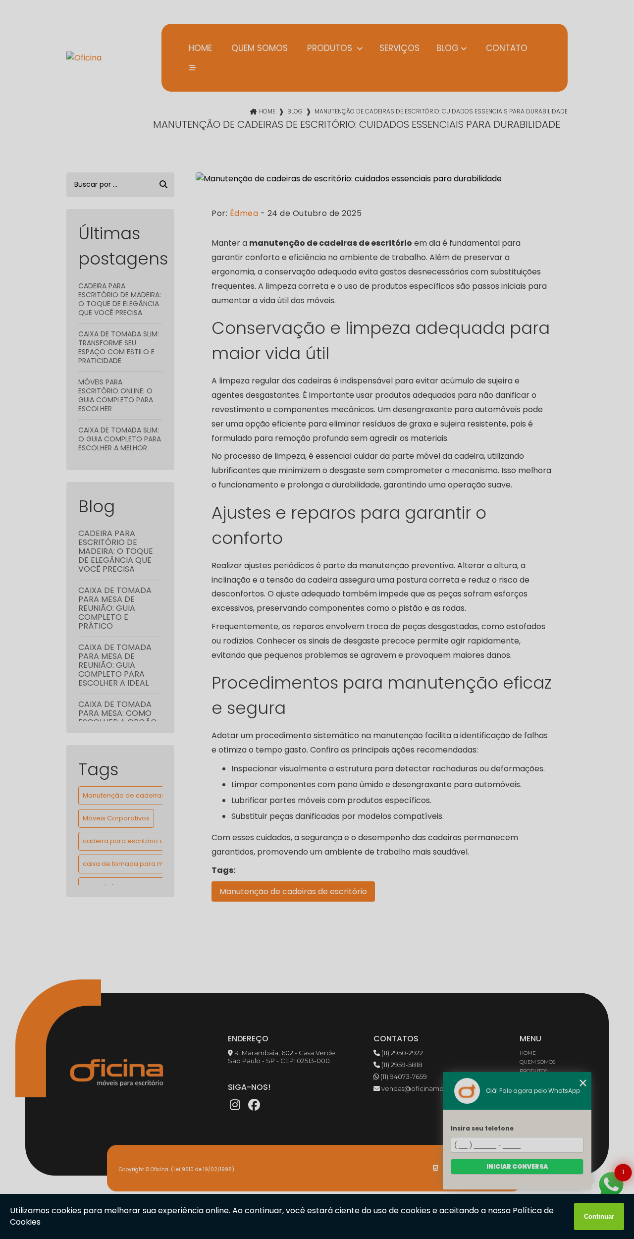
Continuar (599, 1216)
